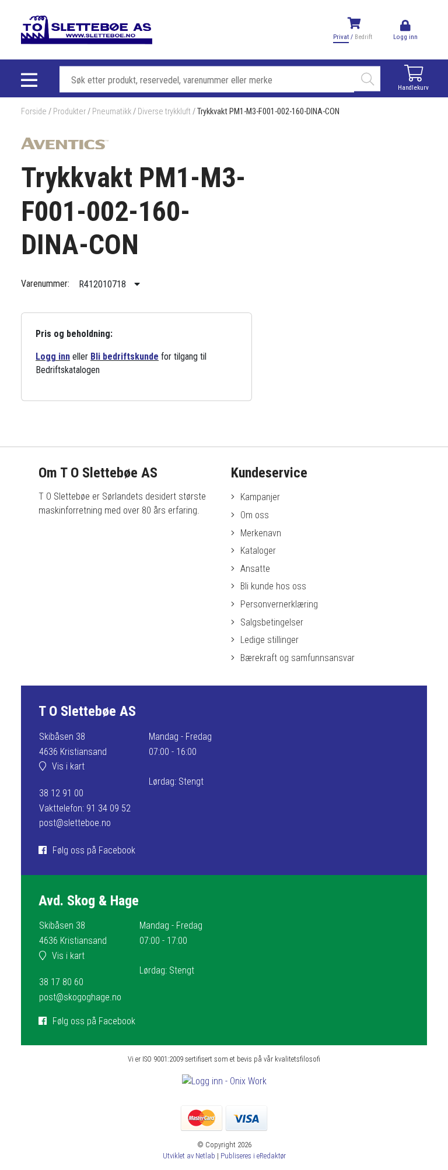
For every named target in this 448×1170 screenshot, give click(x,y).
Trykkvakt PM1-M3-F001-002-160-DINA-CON (268, 112)
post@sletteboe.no (75, 822)
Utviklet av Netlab (189, 1155)
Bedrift (363, 37)
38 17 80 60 (61, 982)
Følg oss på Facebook (93, 850)
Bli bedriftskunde (124, 356)
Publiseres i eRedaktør (253, 1155)
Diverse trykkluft (164, 112)
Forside (34, 112)
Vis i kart (68, 766)
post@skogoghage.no (80, 997)
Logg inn (53, 356)
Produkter (69, 112)
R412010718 (103, 284)
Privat (341, 37)
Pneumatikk (111, 112)
